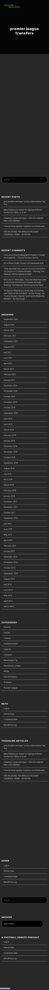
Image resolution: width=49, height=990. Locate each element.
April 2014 (8, 601)
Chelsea (7, 638)
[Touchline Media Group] (11, 5)
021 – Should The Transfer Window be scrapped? (24, 71)
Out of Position (10, 677)
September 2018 (11, 463)
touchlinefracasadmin (31, 77)
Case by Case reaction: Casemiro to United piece (24, 226)
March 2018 (9, 485)
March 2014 (9, 606)
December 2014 (10, 557)
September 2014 (11, 573)
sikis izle (7, 255)
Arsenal (7, 627)
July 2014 (7, 584)
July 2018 (7, 474)
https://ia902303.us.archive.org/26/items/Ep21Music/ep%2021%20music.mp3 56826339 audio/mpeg (24, 151)
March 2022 (9, 330)
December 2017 (10, 501)
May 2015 (8, 534)
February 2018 (10, 490)
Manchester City (11, 660)
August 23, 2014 (12, 77)
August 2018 (9, 468)
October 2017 (9, 512)
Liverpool (8, 654)
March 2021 (9, 369)
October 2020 (9, 396)
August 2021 (9, 347)
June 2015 (8, 529)
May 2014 (8, 595)
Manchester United (12, 665)
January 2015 (9, 551)
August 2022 (9, 324)
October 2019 (9, 407)
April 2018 (8, 479)
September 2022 (11, 319)
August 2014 (9, 579)
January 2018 (9, 496)
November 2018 (10, 452)
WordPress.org (10, 725)
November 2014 (10, 562)
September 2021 (11, 341)
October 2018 (9, 457)
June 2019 (8, 418)
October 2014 (9, 568)
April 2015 (8, 540)
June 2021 (8, 358)
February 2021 (10, 374)
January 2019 (9, 441)
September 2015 (11, 518)
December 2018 (10, 446)
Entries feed (9, 714)
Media (6, 671)
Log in (6, 708)
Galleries (7, 649)
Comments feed (10, 719)
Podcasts (14, 80)
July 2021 (7, 352)
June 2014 (8, 590)
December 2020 (10, 385)
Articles (7, 632)
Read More (10, 137)
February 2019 (10, 435)
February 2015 (10, 545)
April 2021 (8, 363)
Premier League (10, 688)
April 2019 (8, 424)
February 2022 (10, 336)
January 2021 (9, 380)
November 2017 (10, 507)
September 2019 (11, 413)
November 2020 (10, 391)
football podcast (11, 643)
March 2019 (9, 429)
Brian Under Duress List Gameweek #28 (26, 263)
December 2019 (10, 402)
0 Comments (26, 80)
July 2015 (7, 523)
